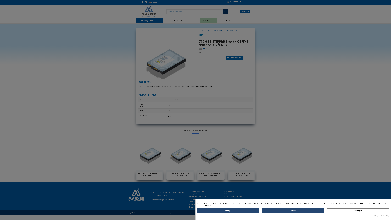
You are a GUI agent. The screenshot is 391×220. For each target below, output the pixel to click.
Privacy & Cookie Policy (381, 216)
